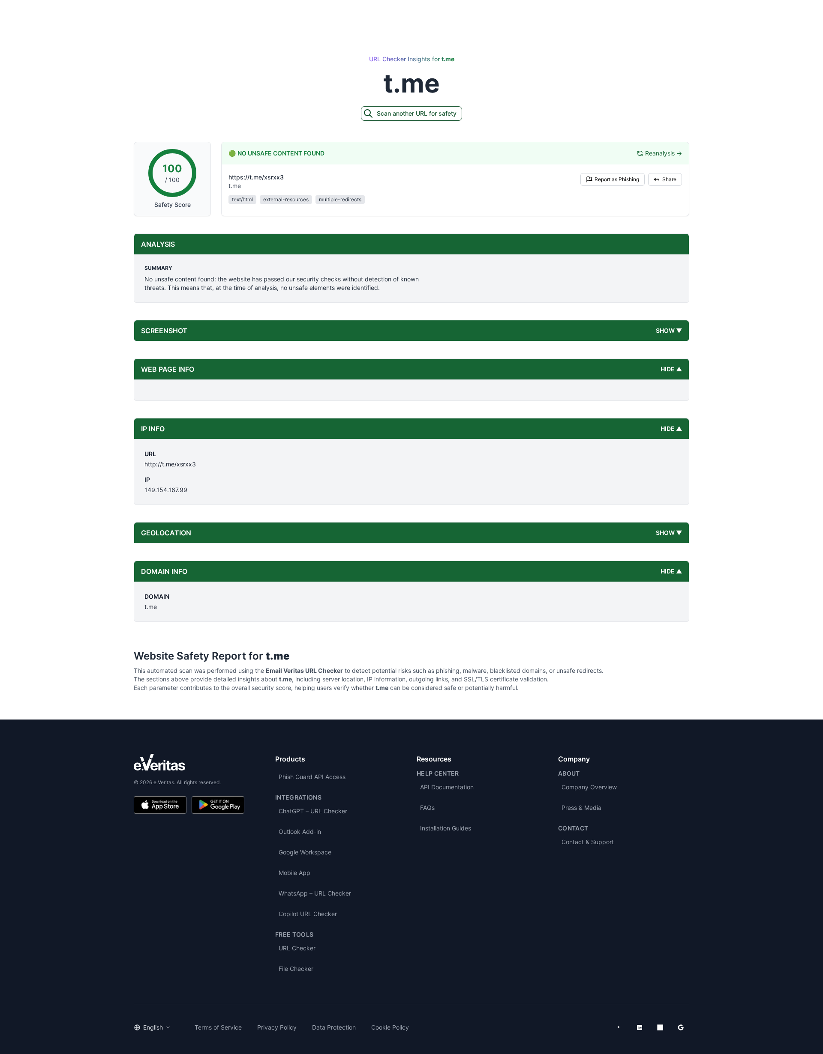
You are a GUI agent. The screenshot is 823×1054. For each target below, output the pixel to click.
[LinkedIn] (639, 1027)
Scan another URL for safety (417, 113)
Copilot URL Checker (308, 913)
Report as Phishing (617, 179)
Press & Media (581, 807)
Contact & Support (588, 841)
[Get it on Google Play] (218, 805)
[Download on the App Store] (160, 805)
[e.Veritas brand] (189, 762)
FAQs (427, 807)
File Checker (296, 968)
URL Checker (297, 948)
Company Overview (589, 787)
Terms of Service (218, 1027)
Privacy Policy (277, 1027)
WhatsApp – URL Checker (315, 893)
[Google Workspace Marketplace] (680, 1027)
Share (669, 179)
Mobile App (294, 872)
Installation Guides (445, 828)
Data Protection (334, 1027)
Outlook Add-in (300, 831)
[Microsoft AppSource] (660, 1027)
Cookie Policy (390, 1027)
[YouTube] (619, 1027)
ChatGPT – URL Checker (313, 811)
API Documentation (447, 787)
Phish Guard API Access (312, 776)
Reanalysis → (663, 153)
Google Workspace (305, 852)
